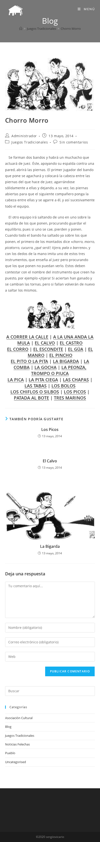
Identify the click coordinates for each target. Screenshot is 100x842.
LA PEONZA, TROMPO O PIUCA (58, 370)
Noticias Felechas (17, 744)
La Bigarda (50, 546)
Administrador (24, 136)
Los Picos (49, 429)
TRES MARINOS (70, 398)
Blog (8, 726)
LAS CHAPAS (76, 380)
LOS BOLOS (63, 386)
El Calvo (50, 461)
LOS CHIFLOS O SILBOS (34, 392)
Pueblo (10, 753)
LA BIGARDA (66, 361)
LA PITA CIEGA (43, 380)
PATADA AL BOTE (31, 398)
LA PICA (16, 380)
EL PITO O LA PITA (29, 361)
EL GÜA (75, 349)
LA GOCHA (45, 367)
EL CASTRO (71, 343)
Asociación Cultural (19, 718)
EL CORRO (17, 349)
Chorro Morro (71, 28)
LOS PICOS (75, 392)
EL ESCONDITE (48, 349)
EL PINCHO (60, 355)
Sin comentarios (73, 142)
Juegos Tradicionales (29, 142)
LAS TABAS (36, 386)
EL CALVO (45, 343)
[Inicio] (20, 28)
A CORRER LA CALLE (27, 337)
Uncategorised (15, 762)
